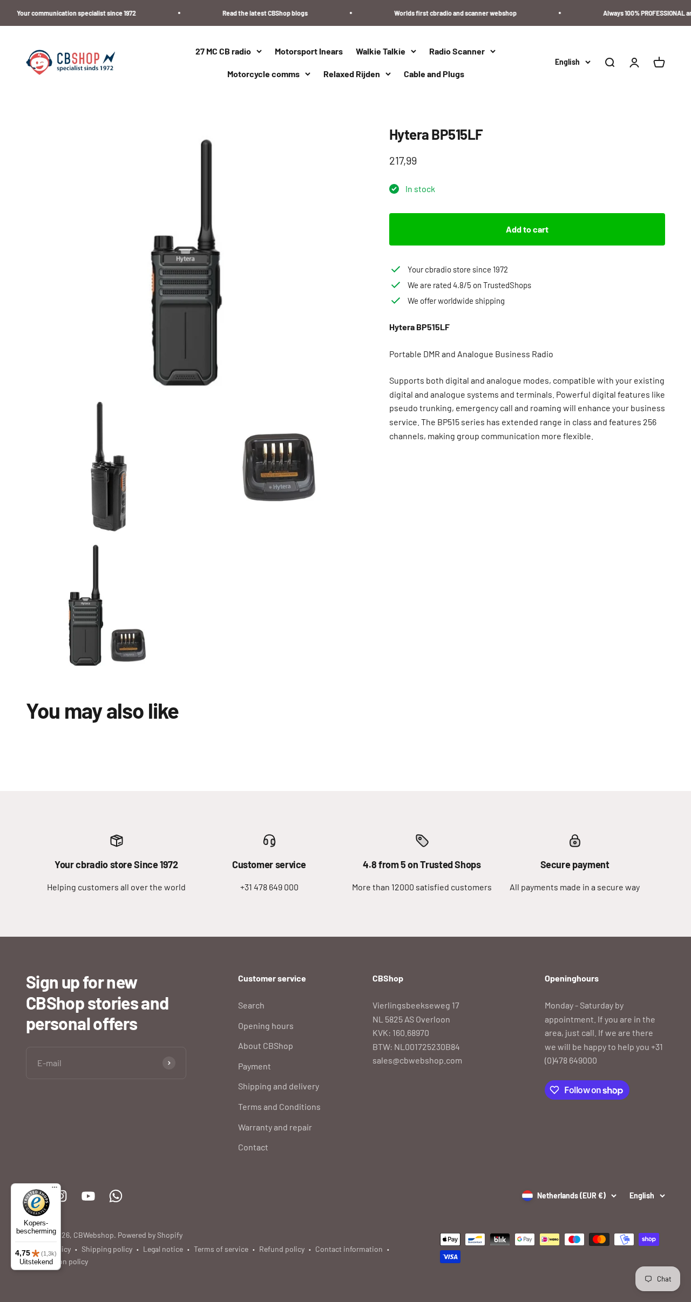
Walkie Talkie (380, 51)
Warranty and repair (275, 1127)
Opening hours (266, 1025)
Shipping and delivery (278, 1086)
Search (251, 1005)
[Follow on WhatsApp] (116, 1196)
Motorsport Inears (309, 51)
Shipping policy (107, 1248)
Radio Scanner (457, 51)
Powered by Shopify (150, 1234)
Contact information (349, 1248)
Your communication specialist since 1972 (65, 13)
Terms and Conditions (279, 1106)
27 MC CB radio (223, 51)
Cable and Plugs (434, 74)
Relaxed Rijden (351, 74)
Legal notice (163, 1248)
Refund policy (281, 1248)
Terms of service (221, 1248)
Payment (254, 1066)
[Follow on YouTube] (88, 1196)
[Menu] (54, 1189)
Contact (253, 1147)
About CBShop (265, 1045)
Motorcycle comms (263, 74)
